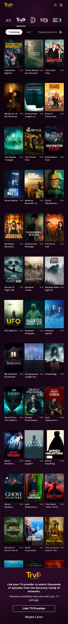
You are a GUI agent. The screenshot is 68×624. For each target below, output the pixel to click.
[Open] (61, 5)
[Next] (60, 20)
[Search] (54, 5)
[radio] (8, 20)
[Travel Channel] (8, 5)
